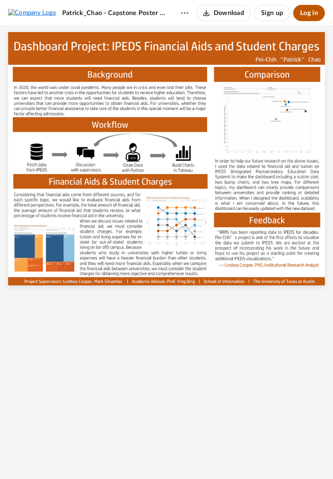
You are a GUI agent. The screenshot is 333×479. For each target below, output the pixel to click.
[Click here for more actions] (185, 13)
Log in (309, 13)
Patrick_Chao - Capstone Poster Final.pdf (113, 13)
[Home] (32, 13)
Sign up (272, 13)
